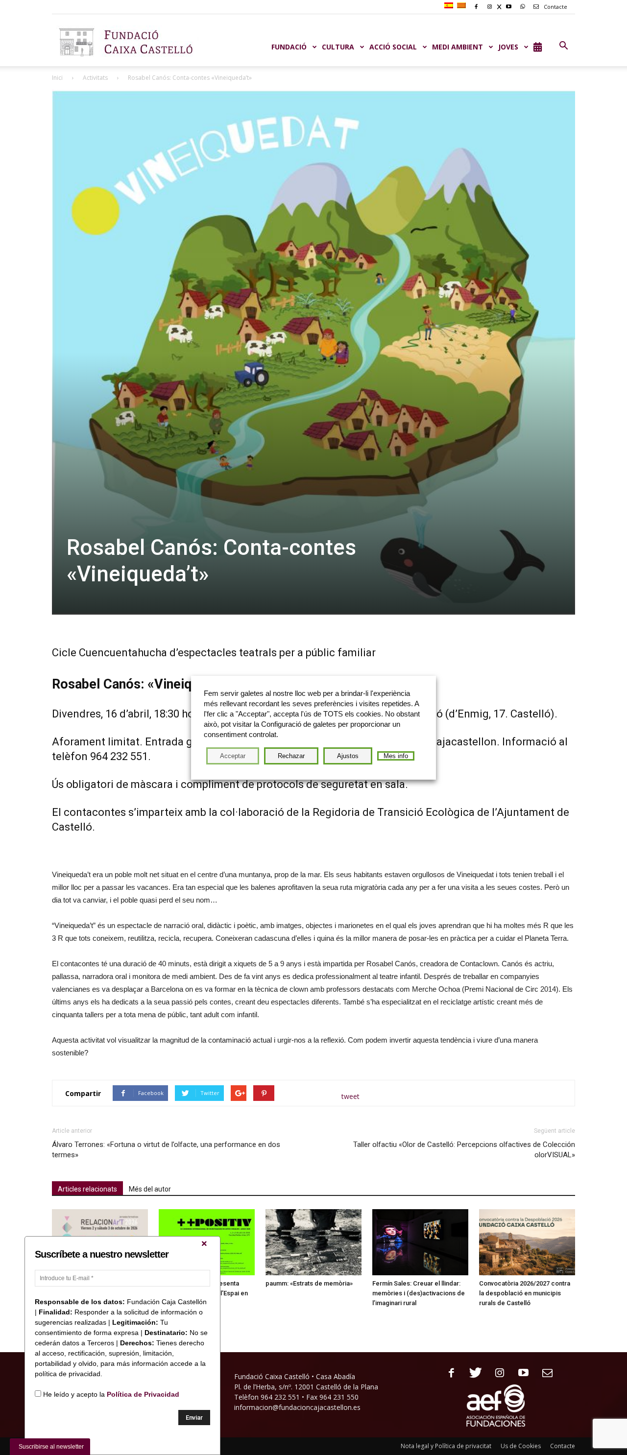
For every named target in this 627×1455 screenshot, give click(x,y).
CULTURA (338, 46)
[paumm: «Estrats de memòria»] (313, 1242)
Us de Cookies (521, 1446)
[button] (563, 46)
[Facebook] (448, 1373)
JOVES (508, 46)
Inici (57, 77)
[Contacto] (544, 1373)
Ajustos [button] (348, 756)
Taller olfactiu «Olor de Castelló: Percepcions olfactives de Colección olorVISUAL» (464, 1149)
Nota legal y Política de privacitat (446, 1446)
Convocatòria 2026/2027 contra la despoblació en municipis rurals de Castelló (524, 1293)
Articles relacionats (87, 1189)
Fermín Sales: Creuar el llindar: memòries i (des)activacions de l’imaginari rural (418, 1293)
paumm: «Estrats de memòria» (309, 1283)
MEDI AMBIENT (457, 46)
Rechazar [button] (291, 756)
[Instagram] (496, 1373)
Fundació (289, 46)
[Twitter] (472, 1373)
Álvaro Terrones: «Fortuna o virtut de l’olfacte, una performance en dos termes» (166, 1149)
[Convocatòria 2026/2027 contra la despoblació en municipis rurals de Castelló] (527, 1242)
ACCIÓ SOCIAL (393, 46)
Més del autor (150, 1189)
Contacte (554, 6)
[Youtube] (520, 1373)
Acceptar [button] (232, 756)
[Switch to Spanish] (450, 6)
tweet (350, 1096)
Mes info (396, 756)
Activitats (95, 77)
